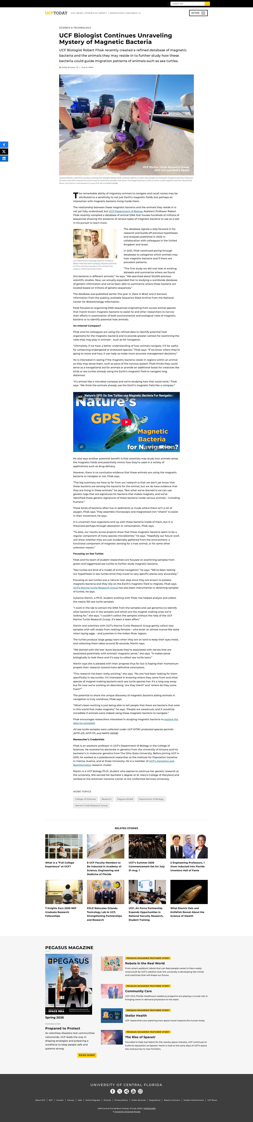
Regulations (154, 1100)
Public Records (138, 1100)
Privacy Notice (121, 1100)
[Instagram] (140, 1091)
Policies (107, 1100)
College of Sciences (85, 799)
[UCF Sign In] (157, 3)
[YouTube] (133, 1091)
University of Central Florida (126, 1085)
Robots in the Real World (145, 963)
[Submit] (207, 4)
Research (107, 799)
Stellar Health (136, 1015)
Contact (60, 1100)
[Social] (126, 1091)
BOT (51, 1100)
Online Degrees (93, 1100)
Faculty (70, 1100)
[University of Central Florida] (66, 3)
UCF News (212, 1100)
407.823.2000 (150, 1108)
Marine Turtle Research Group (91, 805)
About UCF (40, 1100)
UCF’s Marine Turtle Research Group (95, 587)
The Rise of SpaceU (140, 1037)
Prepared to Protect (62, 1028)
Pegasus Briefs (125, 799)
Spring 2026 (54, 1017)
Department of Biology (151, 799)
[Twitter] (119, 1091)
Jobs (80, 1100)
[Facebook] (112, 1091)
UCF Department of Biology (126, 211)
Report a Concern (172, 1100)
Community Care (138, 991)
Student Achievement (194, 1100)
